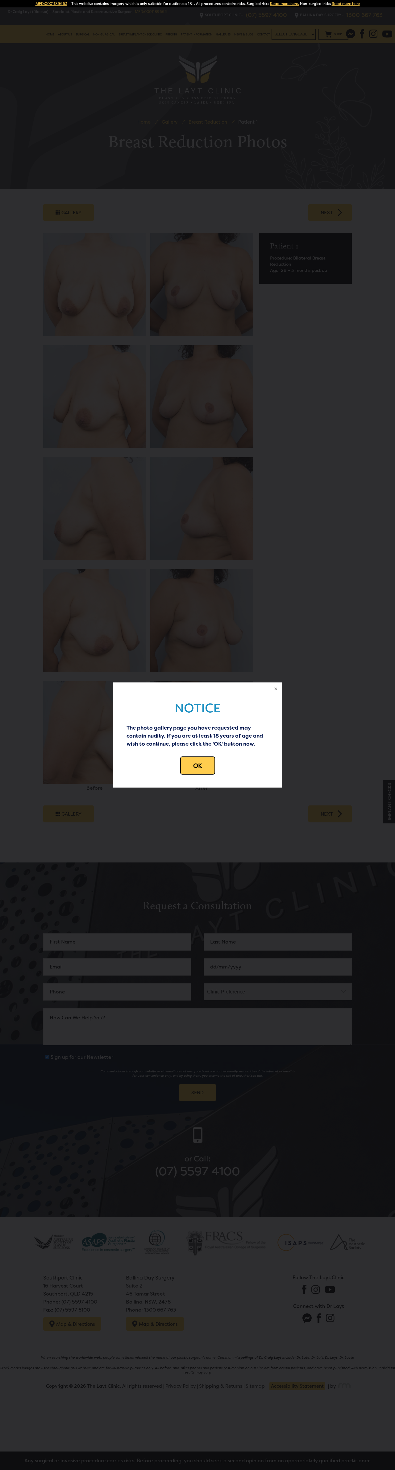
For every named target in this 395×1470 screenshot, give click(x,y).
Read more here (346, 3)
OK (197, 765)
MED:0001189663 (51, 3)
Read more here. (284, 3)
